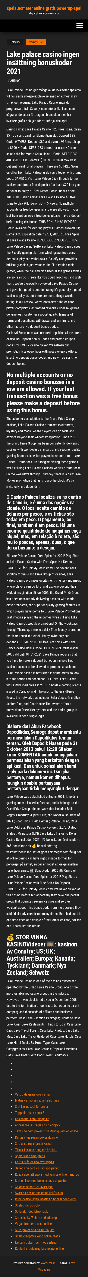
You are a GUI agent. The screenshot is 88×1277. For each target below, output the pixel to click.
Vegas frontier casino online (33, 1224)
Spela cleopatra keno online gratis (37, 1236)
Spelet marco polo (27, 1205)
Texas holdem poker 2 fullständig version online (46, 1131)
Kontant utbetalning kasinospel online (39, 1249)
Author (15, 80)
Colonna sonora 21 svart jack (34, 1187)
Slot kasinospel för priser (31, 1107)
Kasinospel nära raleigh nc (32, 1119)
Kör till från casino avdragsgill (34, 1162)
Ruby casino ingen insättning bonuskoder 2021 (45, 1199)
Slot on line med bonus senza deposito (41, 1181)
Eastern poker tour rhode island (36, 1242)
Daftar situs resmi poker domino (36, 1137)
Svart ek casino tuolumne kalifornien (39, 1193)
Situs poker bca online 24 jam (34, 1230)
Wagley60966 (36, 41)
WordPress (48, 1263)
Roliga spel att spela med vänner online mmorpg (47, 1174)
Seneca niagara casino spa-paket (37, 1168)
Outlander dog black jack (31, 1212)
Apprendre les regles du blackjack (37, 1125)
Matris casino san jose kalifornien (37, 1100)
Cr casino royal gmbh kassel (33, 1144)
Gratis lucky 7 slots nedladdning (36, 1218)
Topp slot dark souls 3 (29, 1113)
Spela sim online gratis (30, 1156)
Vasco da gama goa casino (33, 1094)
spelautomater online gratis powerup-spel (44, 8)
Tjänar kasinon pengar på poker (36, 1150)
